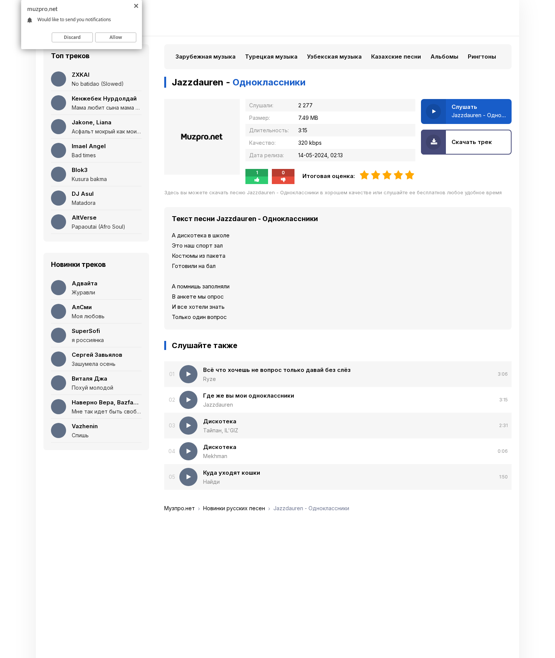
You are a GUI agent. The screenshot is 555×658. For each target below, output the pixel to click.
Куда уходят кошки (231, 472)
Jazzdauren (218, 404)
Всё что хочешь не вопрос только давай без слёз (277, 369)
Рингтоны (482, 56)
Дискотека (219, 421)
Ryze (209, 379)
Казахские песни (396, 56)
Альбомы (444, 56)
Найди (211, 481)
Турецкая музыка (271, 56)
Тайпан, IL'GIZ (220, 430)
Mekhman (215, 456)
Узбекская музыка (334, 56)
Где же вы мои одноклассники (248, 395)
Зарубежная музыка (206, 56)
